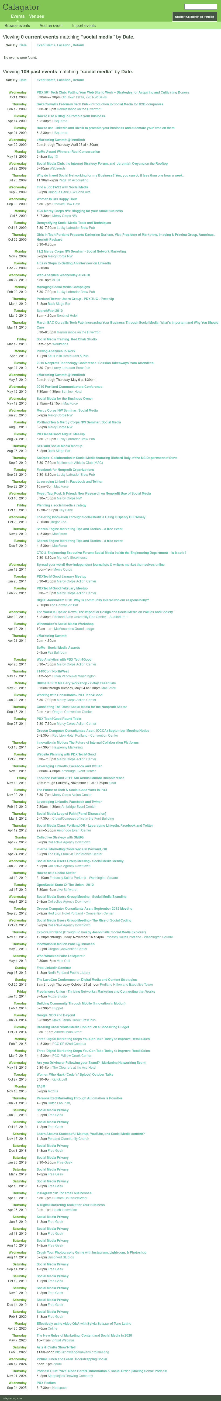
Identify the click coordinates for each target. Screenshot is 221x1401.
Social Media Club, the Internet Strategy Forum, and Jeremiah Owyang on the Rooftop (102, 163)
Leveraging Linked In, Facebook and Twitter (70, 481)
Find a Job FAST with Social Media (62, 187)
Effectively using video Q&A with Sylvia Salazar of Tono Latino (84, 1323)
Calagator (21, 7)
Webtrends (57, 168)
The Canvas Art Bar (64, 604)
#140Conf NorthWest (53, 671)
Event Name (46, 45)
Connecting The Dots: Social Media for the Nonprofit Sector (82, 706)
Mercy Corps (62, 569)
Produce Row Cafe (66, 203)
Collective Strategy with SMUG (60, 837)
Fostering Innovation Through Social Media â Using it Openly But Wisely (91, 517)
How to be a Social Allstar (56, 872)
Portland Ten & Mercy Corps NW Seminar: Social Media (79, 422)
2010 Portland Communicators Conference (69, 386)
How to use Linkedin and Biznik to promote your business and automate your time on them (106, 127)
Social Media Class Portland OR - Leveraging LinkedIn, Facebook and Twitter (95, 825)
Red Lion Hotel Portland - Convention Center (85, 735)
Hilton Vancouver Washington (74, 676)
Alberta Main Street (68, 1031)
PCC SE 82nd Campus (69, 1043)
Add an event (51, 25)
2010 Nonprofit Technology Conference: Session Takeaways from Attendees (95, 362)
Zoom (57, 1363)
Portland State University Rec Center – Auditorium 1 (90, 616)
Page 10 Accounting (73, 180)
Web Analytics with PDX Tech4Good (64, 659)
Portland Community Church (68, 1138)
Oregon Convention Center (72, 711)
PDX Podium (46, 1382)
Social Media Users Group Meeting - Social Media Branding (81, 896)
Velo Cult (63, 960)
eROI (56, 279)
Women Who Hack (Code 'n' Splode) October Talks (75, 1074)
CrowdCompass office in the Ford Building (83, 818)
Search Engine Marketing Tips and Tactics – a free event (80, 528)
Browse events (17, 25)
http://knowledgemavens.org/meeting (82, 1352)
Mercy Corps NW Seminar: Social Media (67, 410)
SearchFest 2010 (50, 310)
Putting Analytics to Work (56, 350)
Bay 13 (53, 156)
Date (23, 45)
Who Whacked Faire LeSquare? (61, 955)
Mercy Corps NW (64, 215)
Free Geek (55, 1114)
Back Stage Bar (59, 303)
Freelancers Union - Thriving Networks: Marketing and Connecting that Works (96, 991)
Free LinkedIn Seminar (54, 967)
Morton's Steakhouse (72, 557)
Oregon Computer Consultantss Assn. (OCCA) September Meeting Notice (93, 730)
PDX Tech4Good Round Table (59, 718)
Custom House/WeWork (69, 1197)
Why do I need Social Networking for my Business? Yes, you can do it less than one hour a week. (110, 175)
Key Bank (66, 510)
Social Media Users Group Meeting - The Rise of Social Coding (84, 920)
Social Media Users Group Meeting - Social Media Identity (80, 860)
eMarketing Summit (52, 635)
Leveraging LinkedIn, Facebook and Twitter (69, 766)
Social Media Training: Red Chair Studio (67, 339)
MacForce (70, 403)
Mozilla (53, 1091)
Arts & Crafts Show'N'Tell (56, 1347)
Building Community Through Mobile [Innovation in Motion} (81, 1003)
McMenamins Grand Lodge (74, 628)
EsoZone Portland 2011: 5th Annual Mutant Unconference (81, 777)
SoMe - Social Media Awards (58, 647)
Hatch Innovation (64, 1209)
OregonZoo (58, 521)
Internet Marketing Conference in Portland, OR (72, 849)
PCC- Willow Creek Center (71, 1055)
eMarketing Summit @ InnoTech (61, 139)
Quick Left (59, 1079)
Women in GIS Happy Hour (57, 198)
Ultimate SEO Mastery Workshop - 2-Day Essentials (76, 683)
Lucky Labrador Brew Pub (76, 227)
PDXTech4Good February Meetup (62, 588)
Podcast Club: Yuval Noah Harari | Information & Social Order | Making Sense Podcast (102, 1370)
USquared (59, 120)
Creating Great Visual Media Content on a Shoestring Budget (83, 1026)
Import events (84, 25)
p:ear (112, 782)
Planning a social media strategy (62, 505)
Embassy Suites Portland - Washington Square (84, 877)
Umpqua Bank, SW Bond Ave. (69, 191)
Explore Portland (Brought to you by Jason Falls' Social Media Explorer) (91, 932)
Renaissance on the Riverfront (79, 108)
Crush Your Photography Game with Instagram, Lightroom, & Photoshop (91, 1252)
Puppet (57, 1008)
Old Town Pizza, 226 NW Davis (84, 97)
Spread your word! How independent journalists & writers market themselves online (101, 564)
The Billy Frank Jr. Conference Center (75, 853)
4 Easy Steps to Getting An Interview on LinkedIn (74, 263)
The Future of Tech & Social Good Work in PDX (72, 789)
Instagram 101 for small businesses (64, 1192)
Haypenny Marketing (67, 747)
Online (52, 1328)
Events (18, 16)
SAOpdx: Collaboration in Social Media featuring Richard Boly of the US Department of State (107, 457)
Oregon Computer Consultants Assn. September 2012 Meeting (84, 908)
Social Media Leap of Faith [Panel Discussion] (71, 813)
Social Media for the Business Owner (65, 398)
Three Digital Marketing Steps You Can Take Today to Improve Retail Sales (93, 1038)
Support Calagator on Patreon (194, 17)
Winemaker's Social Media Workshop (65, 623)
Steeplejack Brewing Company (70, 1375)
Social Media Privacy (53, 1109)
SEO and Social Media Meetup (59, 445)
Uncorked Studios (61, 1257)
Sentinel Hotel (67, 315)
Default (78, 45)
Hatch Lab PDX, (59, 1102)
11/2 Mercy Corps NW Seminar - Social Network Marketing (81, 251)
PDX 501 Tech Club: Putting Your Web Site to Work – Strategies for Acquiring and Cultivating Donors (113, 92)
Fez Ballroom (57, 652)
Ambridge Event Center (78, 770)
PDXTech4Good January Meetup (61, 576)
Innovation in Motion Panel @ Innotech (66, 943)
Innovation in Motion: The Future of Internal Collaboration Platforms (88, 742)
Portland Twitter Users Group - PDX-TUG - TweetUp (75, 298)
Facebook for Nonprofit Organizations (65, 469)
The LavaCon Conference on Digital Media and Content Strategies (87, 979)
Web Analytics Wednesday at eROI (63, 274)
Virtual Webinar (62, 1340)
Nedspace (59, 1387)
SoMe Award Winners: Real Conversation (68, 151)
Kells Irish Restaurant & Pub (68, 355)
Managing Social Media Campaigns (63, 286)
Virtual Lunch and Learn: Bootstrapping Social (72, 1359)
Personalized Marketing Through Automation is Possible (79, 1098)
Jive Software (67, 889)
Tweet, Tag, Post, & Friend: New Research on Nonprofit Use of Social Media (94, 493)
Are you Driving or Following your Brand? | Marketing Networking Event (91, 1062)
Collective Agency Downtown (69, 842)
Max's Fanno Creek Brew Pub (74, 1019)
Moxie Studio (57, 996)
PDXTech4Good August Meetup (61, 434)
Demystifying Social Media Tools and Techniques (74, 222)
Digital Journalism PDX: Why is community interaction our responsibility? (93, 600)
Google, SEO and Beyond (56, 1015)
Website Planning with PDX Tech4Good (66, 754)
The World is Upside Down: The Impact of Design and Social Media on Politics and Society (105, 611)
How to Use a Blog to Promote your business (71, 115)
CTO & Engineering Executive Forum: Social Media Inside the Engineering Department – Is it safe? (111, 552)
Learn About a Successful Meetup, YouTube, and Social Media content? (91, 1133)
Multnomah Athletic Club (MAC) (80, 462)
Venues (36, 16)
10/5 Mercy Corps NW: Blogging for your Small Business (80, 210)
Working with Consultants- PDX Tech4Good (69, 694)
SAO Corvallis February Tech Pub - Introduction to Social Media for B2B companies (100, 104)
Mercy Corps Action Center (76, 581)
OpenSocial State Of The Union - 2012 (65, 884)
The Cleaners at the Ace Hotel (74, 1067)
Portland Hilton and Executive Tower (126, 984)
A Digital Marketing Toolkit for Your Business (71, 1204)
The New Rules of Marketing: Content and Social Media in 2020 (84, 1335)
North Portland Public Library (69, 972)
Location (63, 45)
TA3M (41, 1086)
